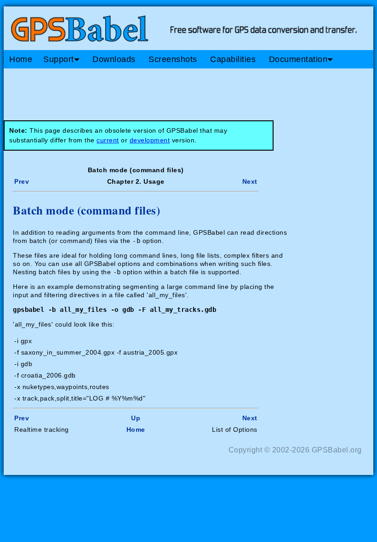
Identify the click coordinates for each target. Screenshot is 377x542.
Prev (21, 181)
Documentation (298, 59)
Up (135, 418)
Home (20, 59)
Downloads (114, 59)
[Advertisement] (178, 91)
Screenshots (173, 59)
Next (249, 181)
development (150, 140)
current (108, 140)
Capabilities (233, 59)
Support (58, 59)
